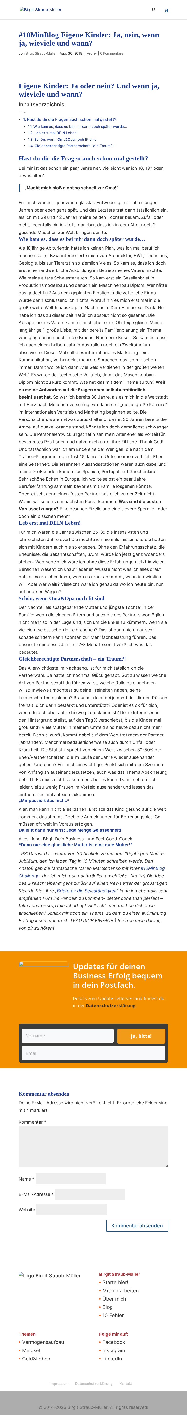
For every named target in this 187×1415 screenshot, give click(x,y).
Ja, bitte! (141, 1036)
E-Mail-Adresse (36, 1194)
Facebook (114, 1342)
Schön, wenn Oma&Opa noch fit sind (65, 139)
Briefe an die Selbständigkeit (87, 890)
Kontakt (125, 1383)
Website (27, 1209)
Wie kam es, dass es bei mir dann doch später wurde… (80, 126)
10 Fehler (113, 1315)
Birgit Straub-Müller (41, 53)
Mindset (31, 1350)
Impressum (59, 1383)
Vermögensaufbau (43, 1342)
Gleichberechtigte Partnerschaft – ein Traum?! (74, 146)
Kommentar (32, 1122)
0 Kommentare (111, 53)
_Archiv (91, 53)
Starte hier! (115, 1282)
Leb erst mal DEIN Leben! (56, 133)
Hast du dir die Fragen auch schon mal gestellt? (71, 119)
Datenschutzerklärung (110, 1005)
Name (26, 1179)
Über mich (114, 1299)
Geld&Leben (36, 1359)
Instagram (114, 1350)
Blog (108, 1307)
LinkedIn (112, 1359)
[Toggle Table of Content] (22, 111)
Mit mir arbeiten (121, 1291)
